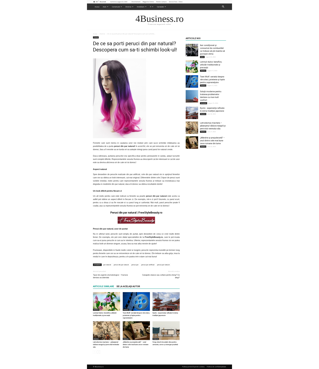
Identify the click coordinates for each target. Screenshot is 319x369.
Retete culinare (161, 2)
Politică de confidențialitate (216, 367)
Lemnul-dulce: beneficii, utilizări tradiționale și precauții (211, 65)
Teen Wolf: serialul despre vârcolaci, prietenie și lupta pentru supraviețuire (136, 315)
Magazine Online (148, 2)
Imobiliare (140, 7)
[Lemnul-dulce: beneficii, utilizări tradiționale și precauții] (106, 301)
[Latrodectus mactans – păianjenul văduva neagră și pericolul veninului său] (106, 330)
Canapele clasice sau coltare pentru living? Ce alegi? (161, 276)
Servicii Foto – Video (176, 2)
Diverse (128, 7)
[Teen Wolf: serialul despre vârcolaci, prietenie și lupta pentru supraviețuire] (136, 301)
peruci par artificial (147, 265)
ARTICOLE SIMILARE (103, 286)
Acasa (97, 7)
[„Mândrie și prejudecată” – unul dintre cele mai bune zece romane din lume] (136, 330)
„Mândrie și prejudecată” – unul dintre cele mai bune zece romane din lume (135, 344)
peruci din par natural (121, 265)
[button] (223, 7)
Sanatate (160, 7)
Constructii (116, 7)
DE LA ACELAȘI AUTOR (128, 286)
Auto (104, 7)
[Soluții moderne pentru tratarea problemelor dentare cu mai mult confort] (192, 96)
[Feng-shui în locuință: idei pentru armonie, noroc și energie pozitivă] (166, 330)
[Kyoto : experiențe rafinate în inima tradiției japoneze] (166, 301)
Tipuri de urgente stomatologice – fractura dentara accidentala (110, 276)
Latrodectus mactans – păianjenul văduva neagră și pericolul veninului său (106, 344)
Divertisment (136, 2)
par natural (107, 265)
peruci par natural (163, 265)
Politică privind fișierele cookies (193, 367)
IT (150, 7)
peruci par (135, 265)
